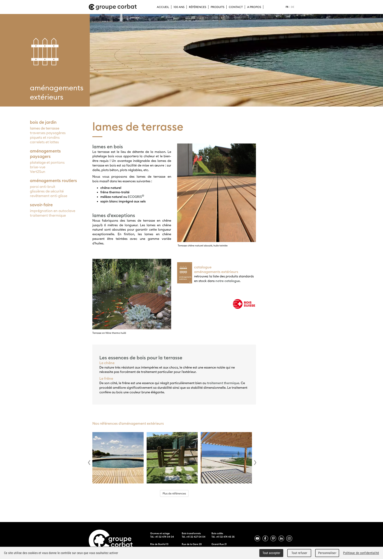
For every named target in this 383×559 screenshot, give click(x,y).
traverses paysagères (48, 133)
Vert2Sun (37, 171)
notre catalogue (227, 281)
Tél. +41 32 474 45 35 (223, 536)
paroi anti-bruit (42, 186)
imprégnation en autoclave (52, 210)
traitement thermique (48, 215)
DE (292, 6)
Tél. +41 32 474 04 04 (162, 536)
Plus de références (174, 493)
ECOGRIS (136, 197)
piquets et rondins (45, 137)
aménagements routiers (53, 180)
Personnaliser (327, 553)
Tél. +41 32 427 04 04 (193, 536)
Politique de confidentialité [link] (361, 553)
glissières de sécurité (47, 191)
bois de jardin (43, 122)
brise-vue (37, 167)
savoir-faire (41, 204)
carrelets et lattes (44, 142)
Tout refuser (299, 553)
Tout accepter (271, 553)
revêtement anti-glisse (48, 195)
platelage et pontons (47, 162)
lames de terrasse (44, 128)
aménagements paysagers (45, 153)
